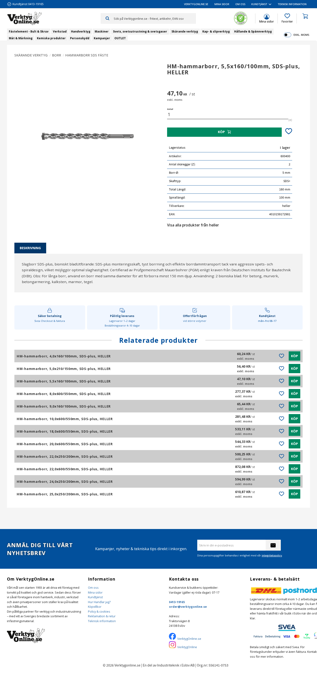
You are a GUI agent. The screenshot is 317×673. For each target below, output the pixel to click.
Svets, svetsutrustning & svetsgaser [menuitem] (140, 31)
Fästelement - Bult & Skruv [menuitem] (29, 31)
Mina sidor (95, 592)
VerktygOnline (187, 647)
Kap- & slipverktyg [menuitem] (216, 31)
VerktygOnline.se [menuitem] (196, 4)
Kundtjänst (95, 597)
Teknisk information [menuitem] (292, 4)
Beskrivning (30, 248)
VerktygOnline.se (189, 639)
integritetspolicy (272, 555)
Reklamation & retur (102, 616)
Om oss (93, 587)
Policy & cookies (99, 611)
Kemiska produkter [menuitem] (51, 38)
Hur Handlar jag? (99, 602)
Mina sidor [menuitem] (221, 4)
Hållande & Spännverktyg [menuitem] (253, 31)
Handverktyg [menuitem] (80, 31)
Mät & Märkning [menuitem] (20, 38)
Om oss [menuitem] (240, 4)
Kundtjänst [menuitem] (259, 4)
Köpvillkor (94, 606)
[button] (287, 18)
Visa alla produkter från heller (193, 225)
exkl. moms (301, 34)
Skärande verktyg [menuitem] (184, 31)
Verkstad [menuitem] (60, 31)
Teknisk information (102, 621)
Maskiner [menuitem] (102, 31)
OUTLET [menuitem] (120, 38)
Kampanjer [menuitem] (102, 38)
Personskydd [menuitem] (79, 38)
